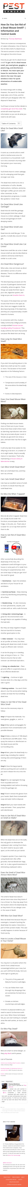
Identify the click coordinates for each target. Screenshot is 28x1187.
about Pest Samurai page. (14, 1155)
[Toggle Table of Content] (18, 123)
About (22, 1177)
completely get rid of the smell (11, 109)
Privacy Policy (7, 1177)
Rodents (3, 1074)
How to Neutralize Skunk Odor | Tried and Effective (13, 1109)
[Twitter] (6, 1092)
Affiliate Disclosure (14, 1182)
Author (3, 1081)
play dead (7, 1053)
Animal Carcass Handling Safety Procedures (11, 1063)
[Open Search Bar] (25, 18)
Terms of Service (16, 1177)
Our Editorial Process (11, 1179)
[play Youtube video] (14, 547)
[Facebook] (4, 1092)
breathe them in (18, 295)
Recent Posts (9, 1081)
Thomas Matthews (15, 39)
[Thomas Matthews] (5, 1088)
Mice (3, 1107)
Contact (20, 1179)
